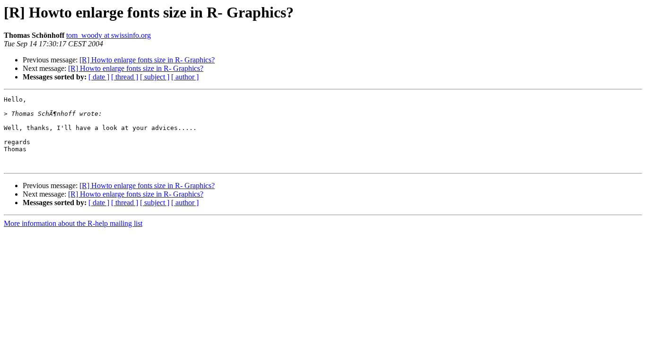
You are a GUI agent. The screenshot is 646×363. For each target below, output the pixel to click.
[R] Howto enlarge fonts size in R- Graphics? (147, 60)
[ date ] (98, 77)
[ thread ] (124, 77)
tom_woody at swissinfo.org (108, 35)
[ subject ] (154, 77)
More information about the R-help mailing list (73, 223)
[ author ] (185, 77)
